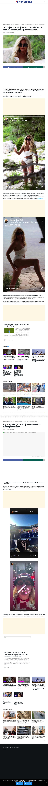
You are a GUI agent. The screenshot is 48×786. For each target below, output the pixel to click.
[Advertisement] (24, 16)
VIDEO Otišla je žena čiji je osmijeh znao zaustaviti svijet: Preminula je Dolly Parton (23, 358)
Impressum (5, 749)
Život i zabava (11, 32)
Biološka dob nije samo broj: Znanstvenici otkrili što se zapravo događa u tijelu (9, 358)
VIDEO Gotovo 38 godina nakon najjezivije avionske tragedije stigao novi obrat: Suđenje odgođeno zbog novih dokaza (38, 359)
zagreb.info (40, 198)
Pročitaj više (28, 783)
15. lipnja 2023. (5, 32)
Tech (5, 354)
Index (42, 616)
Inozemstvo (35, 354)
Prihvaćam (19, 783)
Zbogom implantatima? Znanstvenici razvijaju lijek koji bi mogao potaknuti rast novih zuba (7, 373)
